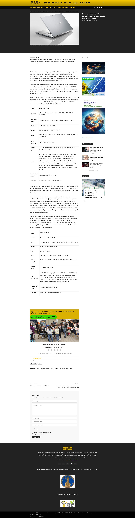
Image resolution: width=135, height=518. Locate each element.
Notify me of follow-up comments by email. (42, 432)
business (37, 368)
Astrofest (32, 512)
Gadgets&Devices (43, 11)
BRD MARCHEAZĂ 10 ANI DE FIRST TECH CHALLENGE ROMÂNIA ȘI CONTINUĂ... (96, 165)
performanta (62, 368)
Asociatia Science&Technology (46, 512)
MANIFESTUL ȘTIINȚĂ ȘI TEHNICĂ (70, 512)
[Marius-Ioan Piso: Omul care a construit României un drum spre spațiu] (85, 157)
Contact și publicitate (91, 512)
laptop (52, 368)
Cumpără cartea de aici (87, 137)
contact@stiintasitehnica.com (70, 460)
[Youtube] (104, 7)
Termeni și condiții (82, 512)
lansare (47, 368)
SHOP (66, 7)
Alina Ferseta (88, 197)
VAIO (71, 368)
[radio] (48, 350)
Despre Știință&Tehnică (58, 512)
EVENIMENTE (48, 7)
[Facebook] (95, 7)
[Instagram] (97, 7)
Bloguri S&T (85, 176)
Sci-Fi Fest (37, 512)
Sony (67, 368)
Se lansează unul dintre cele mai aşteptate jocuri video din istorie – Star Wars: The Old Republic (68, 386)
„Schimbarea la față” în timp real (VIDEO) (39, 385)
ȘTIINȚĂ (47, 3)
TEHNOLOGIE (57, 3)
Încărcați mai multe (93, 170)
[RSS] (99, 7)
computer (43, 368)
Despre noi (33, 7)
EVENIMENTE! (85, 3)
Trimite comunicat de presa (35, 514)
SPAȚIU (75, 3)
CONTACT (72, 7)
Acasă (31, 11)
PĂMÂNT (67, 3)
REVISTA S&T (40, 7)
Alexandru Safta (89, 20)
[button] (103, 3)
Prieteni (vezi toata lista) (67, 494)
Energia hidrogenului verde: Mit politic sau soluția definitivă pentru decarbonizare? (92, 193)
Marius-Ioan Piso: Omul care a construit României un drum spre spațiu (97, 157)
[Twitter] (102, 7)
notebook (56, 368)
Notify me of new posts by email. (40, 434)
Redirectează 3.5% (59, 7)
